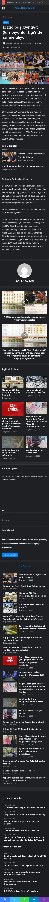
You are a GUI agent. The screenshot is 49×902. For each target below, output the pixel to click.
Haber (16, 17)
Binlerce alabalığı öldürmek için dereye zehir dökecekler (32, 627)
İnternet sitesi (8, 530)
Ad (4, 510)
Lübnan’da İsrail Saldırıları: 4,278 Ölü (35, 391)
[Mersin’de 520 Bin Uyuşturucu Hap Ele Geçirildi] (13, 382)
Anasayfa (8, 17)
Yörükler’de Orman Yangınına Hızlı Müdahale (11, 453)
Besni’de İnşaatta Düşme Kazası (34, 451)
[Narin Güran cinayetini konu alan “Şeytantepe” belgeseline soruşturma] (10, 739)
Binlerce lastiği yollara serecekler (18, 771)
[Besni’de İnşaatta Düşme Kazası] (36, 442)
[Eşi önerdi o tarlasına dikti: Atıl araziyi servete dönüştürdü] (10, 752)
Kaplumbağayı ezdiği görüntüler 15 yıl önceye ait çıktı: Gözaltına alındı (24, 779)
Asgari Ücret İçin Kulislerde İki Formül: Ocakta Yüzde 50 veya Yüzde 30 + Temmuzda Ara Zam (36, 421)
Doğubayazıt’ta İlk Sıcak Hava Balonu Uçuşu (23, 166)
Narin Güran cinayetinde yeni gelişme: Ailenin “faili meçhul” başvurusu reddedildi (12, 423)
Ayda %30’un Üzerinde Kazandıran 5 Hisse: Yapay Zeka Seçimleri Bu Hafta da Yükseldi (23, 617)
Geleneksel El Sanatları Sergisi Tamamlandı (23, 722)
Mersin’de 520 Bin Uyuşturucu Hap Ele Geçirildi (26, 2)
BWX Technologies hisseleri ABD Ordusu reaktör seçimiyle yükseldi (22, 648)
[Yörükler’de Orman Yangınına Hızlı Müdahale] (13, 442)
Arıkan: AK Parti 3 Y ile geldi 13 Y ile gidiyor (22, 729)
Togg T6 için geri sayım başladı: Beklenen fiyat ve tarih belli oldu (22, 639)
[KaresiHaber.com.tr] (24, 7)
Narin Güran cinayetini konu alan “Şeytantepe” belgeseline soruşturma (32, 739)
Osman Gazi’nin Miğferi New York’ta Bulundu (32, 576)
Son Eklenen (24, 566)
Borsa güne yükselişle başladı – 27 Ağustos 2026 (31, 673)
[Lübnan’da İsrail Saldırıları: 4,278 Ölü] (36, 382)
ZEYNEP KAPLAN (12, 43)
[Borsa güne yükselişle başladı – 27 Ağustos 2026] (10, 676)
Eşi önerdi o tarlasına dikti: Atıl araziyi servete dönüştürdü (31, 751)
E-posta (6, 520)
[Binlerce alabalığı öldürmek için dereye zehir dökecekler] (10, 629)
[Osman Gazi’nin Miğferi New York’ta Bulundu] (9, 157)
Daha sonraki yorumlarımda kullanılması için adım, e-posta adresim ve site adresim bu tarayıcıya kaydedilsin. (24, 543)
